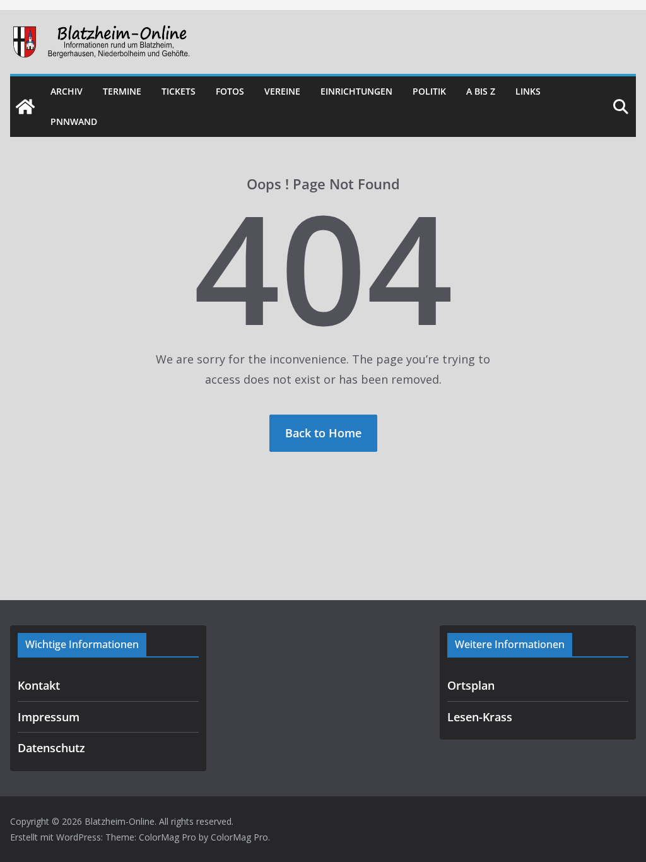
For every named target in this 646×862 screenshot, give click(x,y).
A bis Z (480, 91)
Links (528, 91)
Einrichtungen (356, 91)
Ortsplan (471, 685)
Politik (429, 91)
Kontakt (39, 685)
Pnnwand (73, 121)
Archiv (66, 91)
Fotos (230, 91)
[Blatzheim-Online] (25, 107)
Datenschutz (51, 747)
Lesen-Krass (479, 716)
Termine (122, 91)
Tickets (179, 91)
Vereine (282, 91)
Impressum (48, 716)
